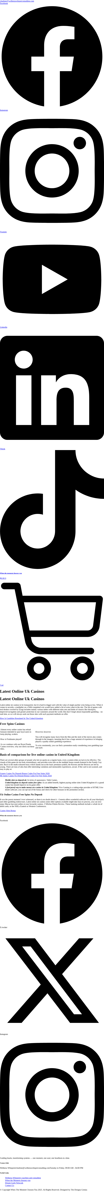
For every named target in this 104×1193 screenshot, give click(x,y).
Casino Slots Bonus (8, 811)
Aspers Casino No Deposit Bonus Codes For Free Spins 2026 (25, 773)
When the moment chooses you (11, 573)
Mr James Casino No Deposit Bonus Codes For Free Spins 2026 (26, 776)
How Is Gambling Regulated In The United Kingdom (21, 718)
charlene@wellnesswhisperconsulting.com (17, 1)
